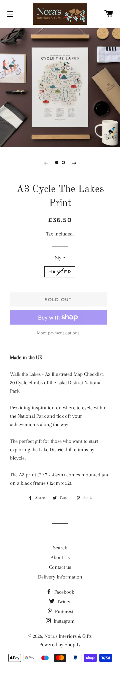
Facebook (63, 592)
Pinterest (63, 611)
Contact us (60, 567)
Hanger (59, 271)
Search (60, 548)
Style (60, 258)
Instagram (63, 621)
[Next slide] (74, 162)
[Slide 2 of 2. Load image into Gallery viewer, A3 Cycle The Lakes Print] (63, 162)
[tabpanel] (60, 86)
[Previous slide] (46, 162)
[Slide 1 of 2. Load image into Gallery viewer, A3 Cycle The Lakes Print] (56, 162)
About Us (60, 557)
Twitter (63, 602)
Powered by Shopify (60, 644)
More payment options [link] (58, 332)
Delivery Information (60, 577)
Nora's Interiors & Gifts (68, 636)
